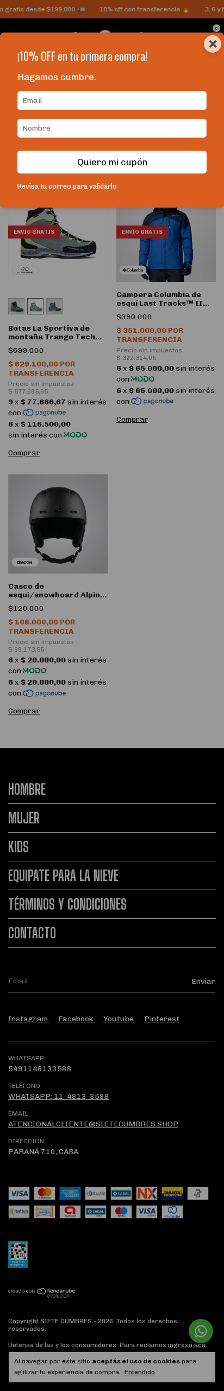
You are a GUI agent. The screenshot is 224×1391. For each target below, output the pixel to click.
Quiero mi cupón (112, 162)
